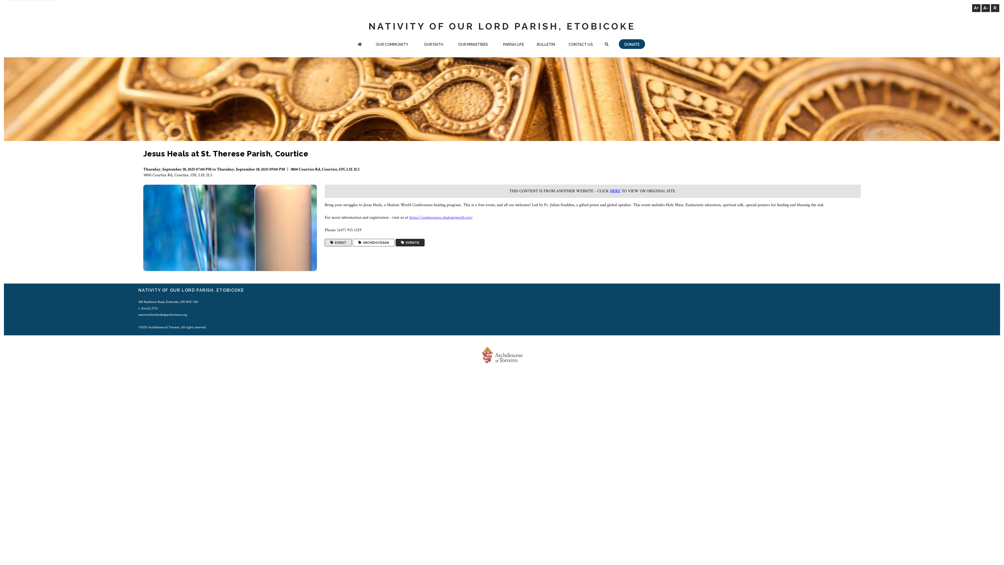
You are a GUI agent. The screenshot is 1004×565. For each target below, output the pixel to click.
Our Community (392, 44)
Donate (632, 44)
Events (411, 243)
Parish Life (513, 44)
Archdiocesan (375, 243)
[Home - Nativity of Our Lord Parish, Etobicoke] (360, 45)
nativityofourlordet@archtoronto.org (162, 315)
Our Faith (433, 44)
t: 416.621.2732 (148, 308)
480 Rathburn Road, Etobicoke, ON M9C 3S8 (168, 302)
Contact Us (580, 44)
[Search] (606, 45)
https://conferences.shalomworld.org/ (441, 217)
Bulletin (546, 44)
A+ (976, 7)
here (615, 191)
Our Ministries (473, 44)
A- (985, 7)
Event (339, 243)
